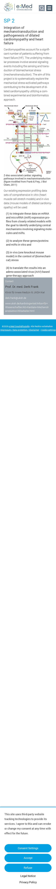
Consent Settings (28, 848)
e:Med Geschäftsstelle (19, 326)
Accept (28, 858)
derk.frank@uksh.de (15, 297)
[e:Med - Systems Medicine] (18, 7)
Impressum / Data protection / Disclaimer (19, 329)
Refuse (28, 867)
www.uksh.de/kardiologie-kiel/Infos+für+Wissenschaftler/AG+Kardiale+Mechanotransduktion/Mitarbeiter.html (27, 307)
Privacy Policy (28, 882)
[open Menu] (49, 8)
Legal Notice (28, 876)
